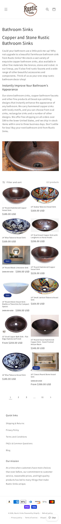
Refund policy (47, 513)
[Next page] (50, 397)
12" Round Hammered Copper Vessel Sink (14, 209)
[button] (6, 9)
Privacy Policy (12, 430)
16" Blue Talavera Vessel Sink (14, 375)
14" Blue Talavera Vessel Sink (14, 237)
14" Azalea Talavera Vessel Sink (43, 207)
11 (42, 397)
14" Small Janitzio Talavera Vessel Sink (44, 298)
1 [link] (10, 397)
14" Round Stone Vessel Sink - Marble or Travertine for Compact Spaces (15, 304)
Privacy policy (16, 518)
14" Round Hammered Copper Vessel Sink (43, 268)
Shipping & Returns (15, 423)
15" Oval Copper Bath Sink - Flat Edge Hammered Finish (15, 337)
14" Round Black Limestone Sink (15, 267)
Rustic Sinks (19, 513)
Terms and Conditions (16, 436)
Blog (8, 450)
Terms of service (31, 518)
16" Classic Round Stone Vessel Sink (43, 375)
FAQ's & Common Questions (19, 443)
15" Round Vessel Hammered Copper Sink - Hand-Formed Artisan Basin (42, 342)
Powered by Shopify (32, 513)
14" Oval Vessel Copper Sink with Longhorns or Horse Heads (44, 236)
